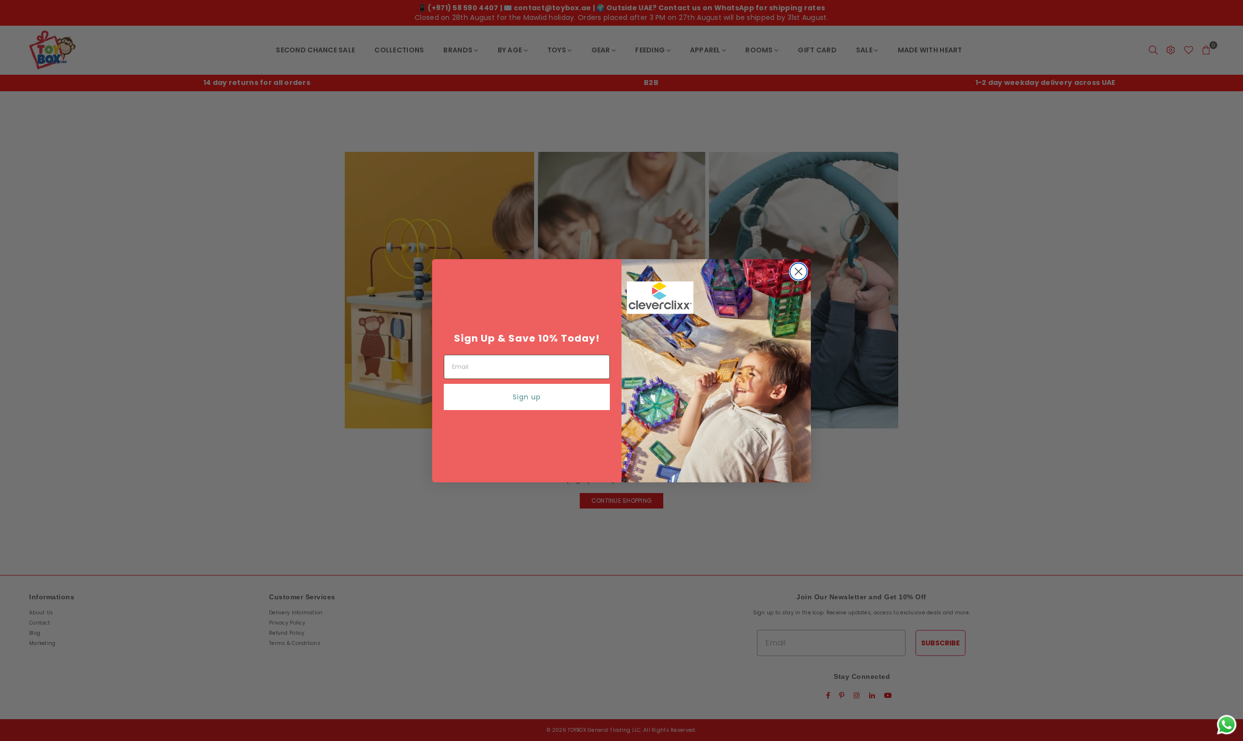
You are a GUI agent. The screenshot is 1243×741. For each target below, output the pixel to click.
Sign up (527, 397)
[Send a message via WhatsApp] (1226, 724)
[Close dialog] (798, 271)
